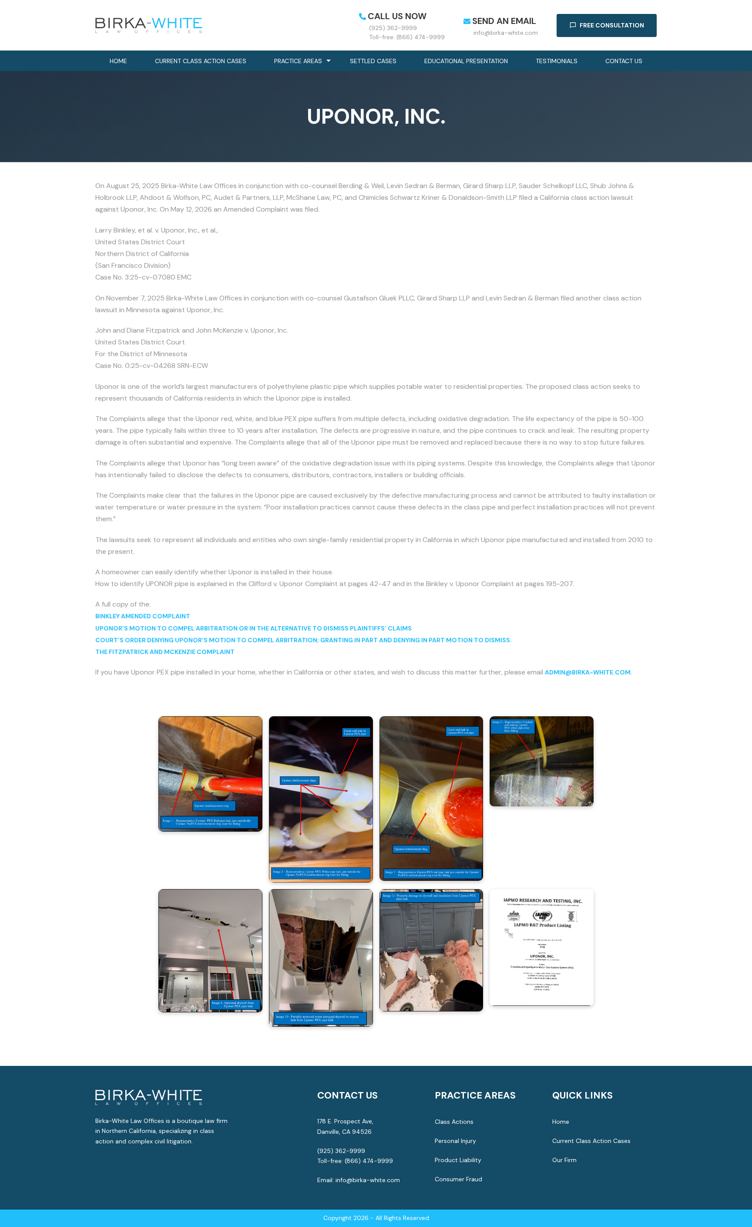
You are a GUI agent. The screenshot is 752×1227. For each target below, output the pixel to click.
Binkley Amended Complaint (142, 616)
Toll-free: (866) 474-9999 (407, 37)
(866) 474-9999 (369, 1161)
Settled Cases (373, 61)
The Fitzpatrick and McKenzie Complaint (165, 652)
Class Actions (454, 1122)
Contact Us (623, 61)
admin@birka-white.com (588, 672)
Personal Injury (455, 1141)
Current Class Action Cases (200, 61)
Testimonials (556, 61)
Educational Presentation (466, 61)
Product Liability (458, 1160)
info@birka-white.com (505, 33)
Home (118, 61)
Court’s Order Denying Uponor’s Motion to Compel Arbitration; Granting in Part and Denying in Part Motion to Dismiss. (303, 640)
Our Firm (564, 1160)
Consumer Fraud (458, 1179)
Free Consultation (612, 25)
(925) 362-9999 (393, 28)
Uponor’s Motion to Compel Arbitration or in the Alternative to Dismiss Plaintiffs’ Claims (253, 628)
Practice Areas (298, 61)
